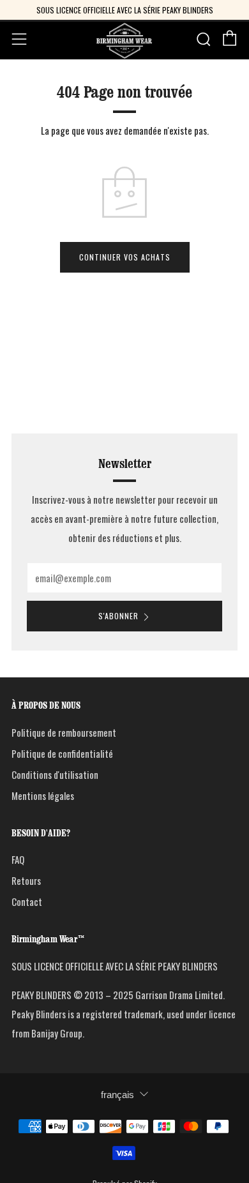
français (117, 1094)
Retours (26, 880)
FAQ (17, 859)
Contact (26, 901)
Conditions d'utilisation (54, 774)
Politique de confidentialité (62, 753)
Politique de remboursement (63, 732)
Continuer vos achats (124, 257)
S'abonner (118, 615)
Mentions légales (42, 795)
